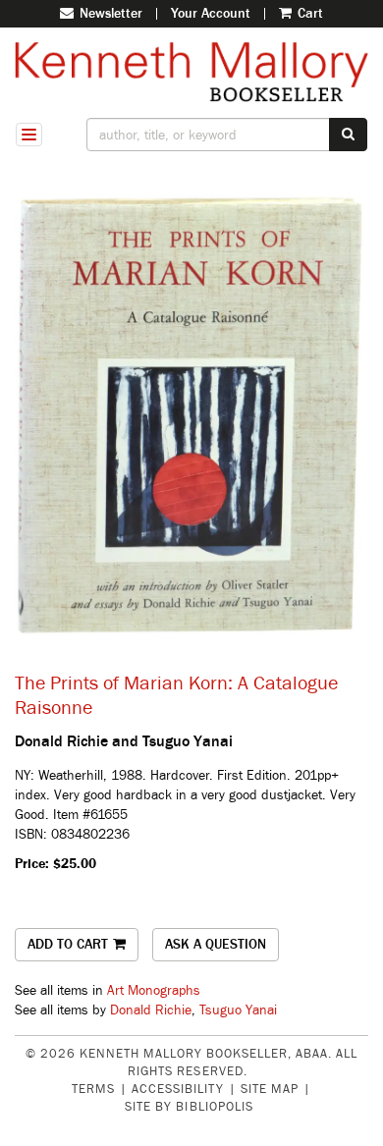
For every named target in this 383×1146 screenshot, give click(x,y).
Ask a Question (215, 944)
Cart (308, 13)
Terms (93, 1089)
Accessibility (178, 1089)
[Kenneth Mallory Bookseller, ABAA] (191, 72)
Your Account (210, 13)
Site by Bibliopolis (188, 1107)
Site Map (270, 1089)
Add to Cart (67, 944)
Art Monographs (153, 990)
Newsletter (109, 13)
